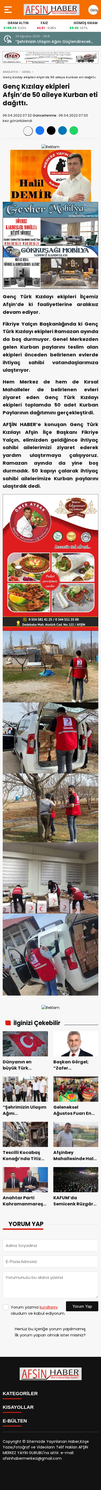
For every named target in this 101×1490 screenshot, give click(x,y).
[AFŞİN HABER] (51, 9)
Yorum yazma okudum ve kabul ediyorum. (38, 1310)
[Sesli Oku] (28, 131)
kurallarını (49, 1307)
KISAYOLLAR (18, 1407)
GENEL (26, 72)
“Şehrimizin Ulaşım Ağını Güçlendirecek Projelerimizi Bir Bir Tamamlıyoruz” (53, 41)
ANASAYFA (10, 72)
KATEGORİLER (20, 1393)
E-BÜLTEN (15, 1421)
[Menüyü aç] (9, 9)
